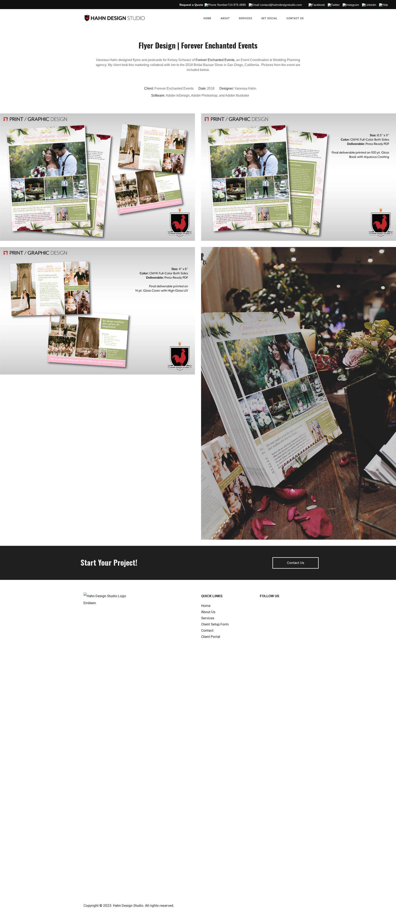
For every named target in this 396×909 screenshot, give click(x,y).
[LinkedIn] (281, 606)
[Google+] (299, 606)
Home (207, 18)
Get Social (269, 18)
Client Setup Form (215, 624)
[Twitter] (290, 606)
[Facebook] (272, 606)
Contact (207, 630)
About (225, 18)
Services (245, 18)
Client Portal (210, 637)
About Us (208, 612)
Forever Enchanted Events (215, 60)
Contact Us (295, 18)
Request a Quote (191, 4)
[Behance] (308, 606)
